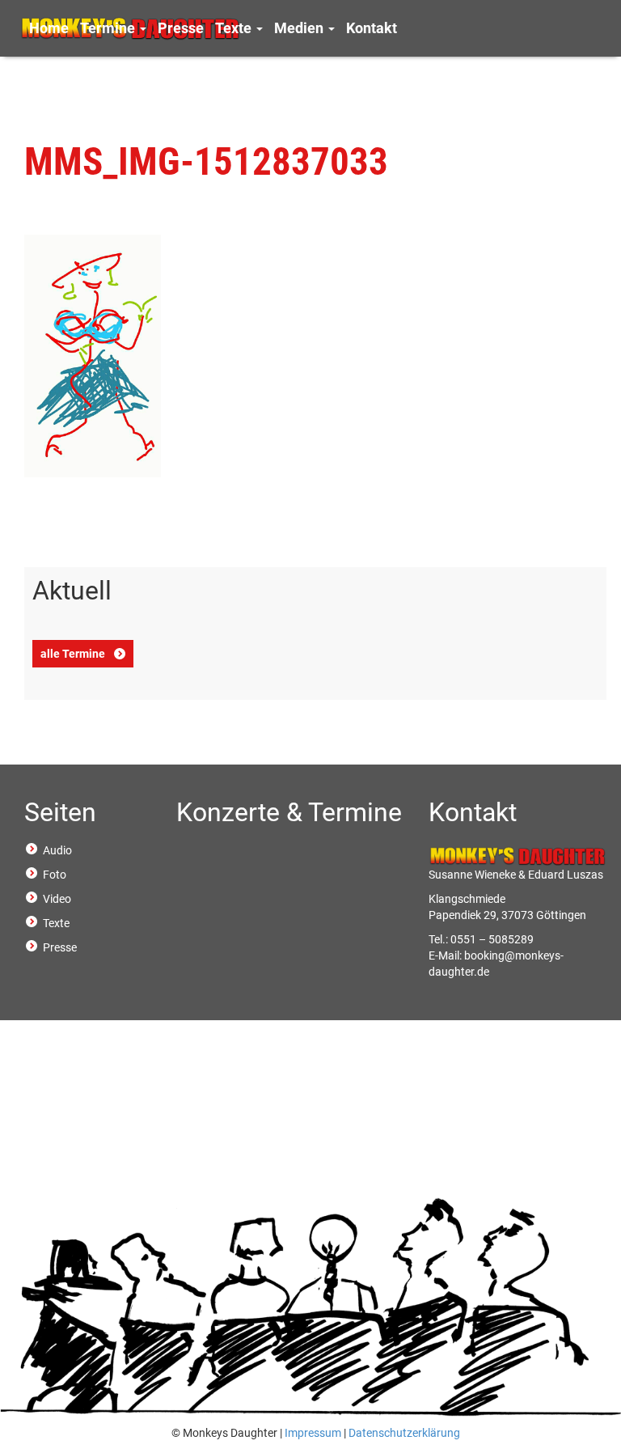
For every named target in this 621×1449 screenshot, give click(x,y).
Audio (57, 850)
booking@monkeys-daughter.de (496, 963)
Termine (109, 27)
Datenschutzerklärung (404, 1432)
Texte (235, 27)
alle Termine (72, 653)
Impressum (313, 1432)
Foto (54, 874)
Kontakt (371, 27)
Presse (181, 27)
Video (57, 898)
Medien (300, 27)
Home (49, 27)
